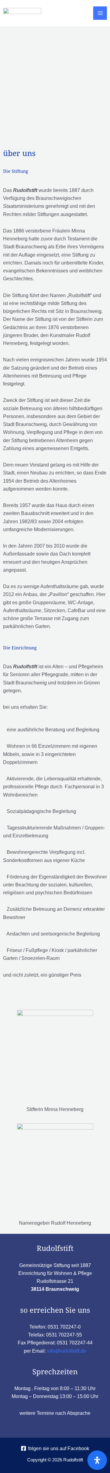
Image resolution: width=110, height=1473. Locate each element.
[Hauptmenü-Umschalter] (100, 13)
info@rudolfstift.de (66, 1351)
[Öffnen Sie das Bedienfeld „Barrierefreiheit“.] (97, 1460)
